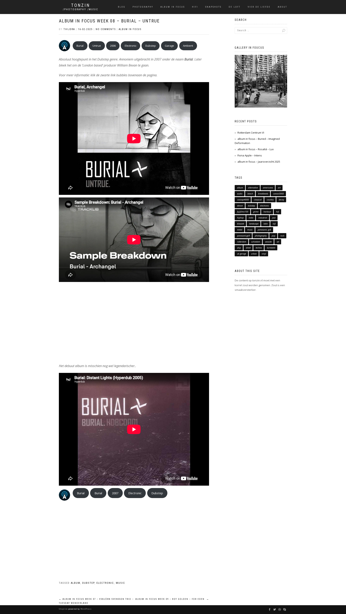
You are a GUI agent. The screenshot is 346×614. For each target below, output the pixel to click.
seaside (268, 241)
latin (266, 223)
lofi (274, 223)
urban (254, 253)
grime (255, 211)
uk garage (241, 253)
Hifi (195, 7)
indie (251, 217)
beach (250, 193)
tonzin (80, 5)
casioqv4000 (243, 199)
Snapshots (213, 7)
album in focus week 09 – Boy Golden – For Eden (172, 599)
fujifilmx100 (242, 211)
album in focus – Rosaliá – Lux (255, 149)
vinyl (264, 253)
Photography (143, 7)
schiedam (255, 241)
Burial (79, 45)
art (279, 187)
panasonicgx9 (243, 235)
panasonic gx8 (264, 229)
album (75, 582)
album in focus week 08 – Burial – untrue (109, 20)
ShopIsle (63, 609)
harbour (267, 211)
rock (282, 235)
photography (261, 235)
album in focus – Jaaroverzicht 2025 (258, 161)
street (248, 247)
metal (239, 229)
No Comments (106, 29)
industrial (262, 217)
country (270, 199)
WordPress (86, 609)
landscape (253, 223)
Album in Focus (172, 7)
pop (273, 235)
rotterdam (241, 241)
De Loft (234, 7)
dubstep (88, 582)
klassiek (240, 223)
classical (258, 199)
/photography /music (80, 9)
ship (239, 247)
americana (268, 187)
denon (240, 205)
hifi (277, 211)
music (120, 582)
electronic (105, 582)
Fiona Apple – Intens (249, 155)
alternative (253, 187)
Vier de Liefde (259, 7)
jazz (274, 217)
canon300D (278, 193)
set (278, 241)
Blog (121, 7)
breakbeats (263, 193)
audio (239, 193)
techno (259, 247)
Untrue (97, 45)
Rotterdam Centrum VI (250, 132)
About (282, 7)
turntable (271, 247)
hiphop (240, 217)
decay (281, 199)
